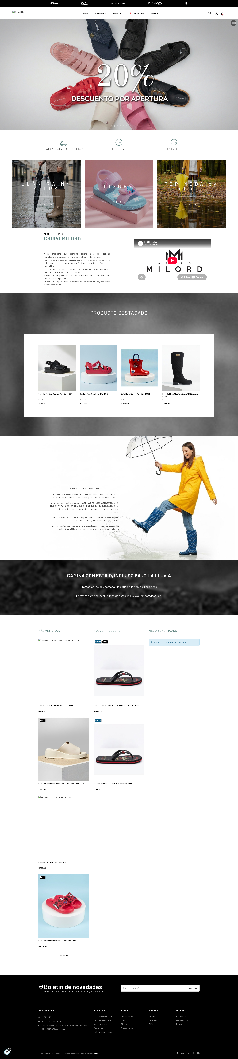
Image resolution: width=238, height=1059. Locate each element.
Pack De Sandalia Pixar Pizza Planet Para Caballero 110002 (117, 705)
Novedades (181, 1016)
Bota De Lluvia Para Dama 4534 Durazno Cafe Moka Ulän (60, 784)
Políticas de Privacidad (104, 1020)
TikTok (152, 1024)
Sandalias (42, 400)
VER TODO (46, 204)
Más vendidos (182, 1020)
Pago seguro (99, 1028)
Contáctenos (127, 1016)
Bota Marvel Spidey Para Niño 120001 (135, 394)
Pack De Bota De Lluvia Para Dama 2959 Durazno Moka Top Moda (61, 941)
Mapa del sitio (127, 1028)
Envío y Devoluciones (103, 1016)
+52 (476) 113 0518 (49, 1016)
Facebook (153, 1020)
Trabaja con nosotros (103, 1032)
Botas (123, 400)
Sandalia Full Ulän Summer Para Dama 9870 (55, 394)
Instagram (153, 1016)
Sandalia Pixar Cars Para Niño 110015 (94, 394)
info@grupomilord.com (52, 1021)
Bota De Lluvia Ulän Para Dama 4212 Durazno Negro (180, 395)
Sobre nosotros (100, 1024)
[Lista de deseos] (70, 350)
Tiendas (124, 1024)
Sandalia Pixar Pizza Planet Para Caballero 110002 (113, 784)
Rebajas (179, 1024)
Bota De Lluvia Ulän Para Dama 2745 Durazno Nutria (59, 862)
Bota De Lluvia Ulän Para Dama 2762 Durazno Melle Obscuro (62, 705)
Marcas (124, 1020)
